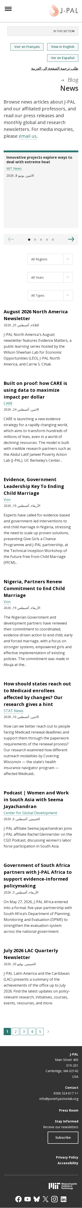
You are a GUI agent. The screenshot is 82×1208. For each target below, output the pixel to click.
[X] (46, 1199)
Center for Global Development (30, 812)
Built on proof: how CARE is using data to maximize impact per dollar (35, 390)
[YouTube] (27, 1199)
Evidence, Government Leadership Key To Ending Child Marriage (34, 486)
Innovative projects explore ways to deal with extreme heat (39, 159)
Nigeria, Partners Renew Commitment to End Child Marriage (34, 588)
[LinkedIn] (63, 1199)
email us (28, 136)
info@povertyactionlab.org (58, 1099)
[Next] (71, 239)
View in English (62, 46)
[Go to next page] (48, 1031)
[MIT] (41, 1186)
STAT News (13, 710)
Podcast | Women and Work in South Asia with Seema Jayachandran (36, 799)
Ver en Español (62, 58)
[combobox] (50, 259)
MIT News (14, 168)
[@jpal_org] (54, 1199)
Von (7, 499)
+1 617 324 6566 (66, 1093)
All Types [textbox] (37, 295)
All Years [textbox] (37, 277)
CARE (8, 403)
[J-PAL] (63, 11)
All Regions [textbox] (39, 259)
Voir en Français (27, 46)
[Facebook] (18, 1199)
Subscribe (63, 1137)
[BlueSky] (36, 1199)
